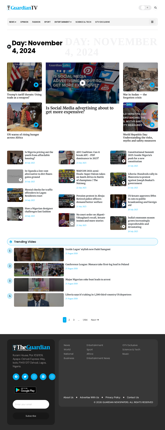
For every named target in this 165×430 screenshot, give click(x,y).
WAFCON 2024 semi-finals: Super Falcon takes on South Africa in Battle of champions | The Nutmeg (90, 177)
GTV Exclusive (102, 22)
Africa (90, 353)
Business (69, 358)
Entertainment (62, 22)
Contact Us (133, 397)
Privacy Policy (113, 397)
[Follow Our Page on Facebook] (16, 376)
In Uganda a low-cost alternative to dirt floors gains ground (38, 173)
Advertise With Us (89, 397)
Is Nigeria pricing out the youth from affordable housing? (39, 155)
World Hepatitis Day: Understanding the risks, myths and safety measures (139, 137)
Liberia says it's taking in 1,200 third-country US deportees (98, 294)
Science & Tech (83, 22)
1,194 (85, 319)
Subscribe (31, 415)
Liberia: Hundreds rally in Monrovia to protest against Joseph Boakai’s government (142, 179)
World (67, 349)
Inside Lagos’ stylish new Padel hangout (88, 249)
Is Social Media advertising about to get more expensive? (79, 110)
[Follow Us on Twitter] (25, 376)
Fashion (36, 22)
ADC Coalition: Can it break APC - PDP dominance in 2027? (88, 155)
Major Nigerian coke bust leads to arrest (88, 279)
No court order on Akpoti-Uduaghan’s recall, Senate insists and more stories (90, 217)
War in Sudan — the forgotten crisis (135, 96)
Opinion (24, 22)
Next (94, 319)
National (68, 353)
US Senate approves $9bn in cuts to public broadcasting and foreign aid (142, 200)
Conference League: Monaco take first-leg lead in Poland (97, 264)
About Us (68, 397)
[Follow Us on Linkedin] (43, 376)
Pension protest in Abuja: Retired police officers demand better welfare (90, 198)
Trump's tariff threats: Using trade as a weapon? (24, 96)
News (12, 22)
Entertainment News (98, 358)
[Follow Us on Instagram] (34, 376)
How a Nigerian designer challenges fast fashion (39, 210)
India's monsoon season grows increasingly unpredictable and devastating (141, 222)
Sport (47, 22)
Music (125, 353)
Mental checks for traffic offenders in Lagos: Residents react (39, 192)
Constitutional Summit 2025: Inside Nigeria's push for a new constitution (141, 157)
